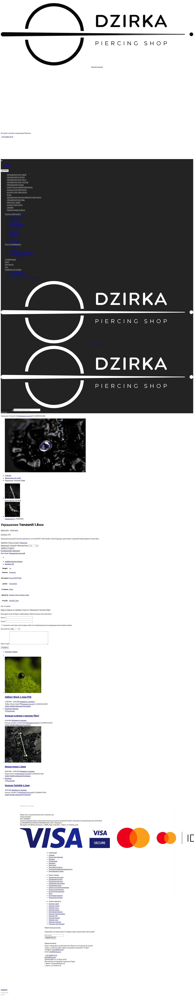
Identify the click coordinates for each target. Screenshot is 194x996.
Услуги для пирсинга (56, 857)
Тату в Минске (14, 247)
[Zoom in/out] (7, 992)
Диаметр (4, 543)
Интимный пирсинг (16, 224)
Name (3, 618)
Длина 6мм (13, 584)
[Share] (3, 992)
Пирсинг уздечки (15, 219)
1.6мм (11, 589)
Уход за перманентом (17, 275)
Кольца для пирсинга (17, 190)
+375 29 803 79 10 (7, 137)
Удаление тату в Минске (22, 252)
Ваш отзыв (5, 644)
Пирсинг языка (14, 234)
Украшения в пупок (16, 177)
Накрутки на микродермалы (20, 187)
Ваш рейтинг (6, 629)
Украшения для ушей (16, 175)
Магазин (8, 166)
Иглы (9, 195)
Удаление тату (14, 249)
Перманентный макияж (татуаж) (21, 254)
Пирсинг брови (14, 229)
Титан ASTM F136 (15, 578)
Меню (7, 164)
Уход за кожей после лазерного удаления (24, 277)
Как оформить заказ (56, 871)
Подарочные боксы (16, 210)
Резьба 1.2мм (13, 601)
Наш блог (52, 863)
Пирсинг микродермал (17, 227)
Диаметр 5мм (14, 595)
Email (3, 621)
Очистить (23, 543)
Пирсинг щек (13, 222)
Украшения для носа (16, 180)
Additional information (13, 561)
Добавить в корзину (8, 548)
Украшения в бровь (16, 200)
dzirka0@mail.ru (50, 957)
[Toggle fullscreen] (5, 992)
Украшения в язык (15, 185)
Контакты (52, 865)
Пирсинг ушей (13, 202)
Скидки (10, 207)
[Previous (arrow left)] (1, 994)
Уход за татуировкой (16, 272)
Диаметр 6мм (24, 595)
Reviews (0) (9, 564)
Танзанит (12, 572)
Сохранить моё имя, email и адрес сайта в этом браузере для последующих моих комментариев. (37, 625)
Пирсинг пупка (14, 239)
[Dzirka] (97, 130)
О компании (53, 861)
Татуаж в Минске (19, 257)
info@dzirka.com (55, 952)
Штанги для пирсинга (17, 192)
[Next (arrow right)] (3, 994)
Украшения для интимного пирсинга (24, 197)
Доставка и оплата (55, 867)
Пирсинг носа (14, 237)
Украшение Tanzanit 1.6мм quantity (14, 546)
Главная (8, 475)
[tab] (99, 561)
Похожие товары (11, 652)
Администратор (25, 416)
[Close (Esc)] (1, 992)
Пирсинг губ (13, 232)
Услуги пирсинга (15, 205)
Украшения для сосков (17, 182)
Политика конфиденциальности (60, 869)
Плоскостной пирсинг (17, 217)
